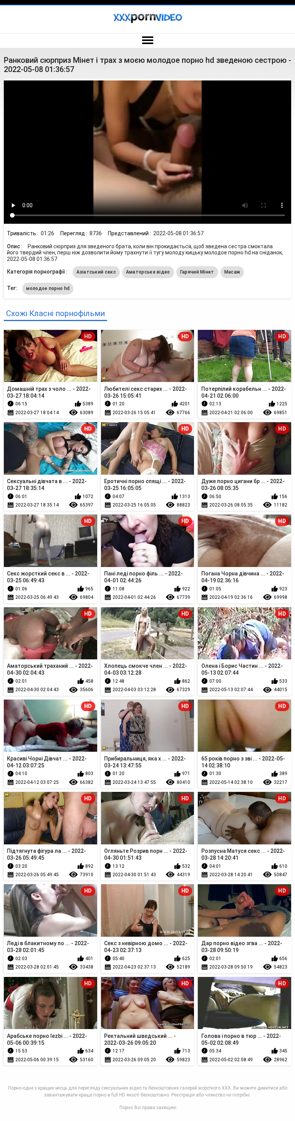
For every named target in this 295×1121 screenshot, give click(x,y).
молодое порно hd (48, 288)
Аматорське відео (148, 272)
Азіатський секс (96, 272)
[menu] (147, 40)
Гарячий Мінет (197, 272)
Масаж (232, 272)
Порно (126, 1107)
